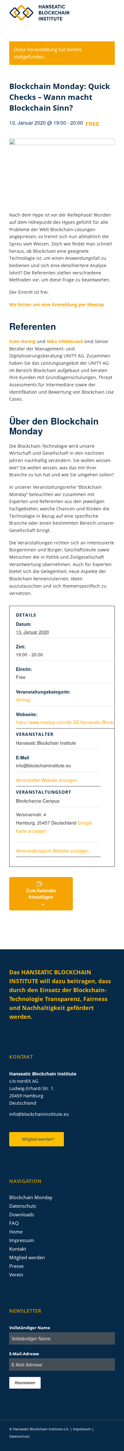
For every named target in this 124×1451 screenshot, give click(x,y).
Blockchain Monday (30, 1197)
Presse (16, 1266)
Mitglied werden (27, 1257)
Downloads (21, 1214)
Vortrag (23, 699)
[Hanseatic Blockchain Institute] (51, 12)
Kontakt (17, 1249)
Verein (16, 1274)
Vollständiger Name (29, 1327)
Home (16, 1231)
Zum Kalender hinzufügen (41, 893)
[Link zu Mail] (110, 1443)
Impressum (21, 1240)
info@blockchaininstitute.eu (39, 1114)
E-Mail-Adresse (24, 1354)
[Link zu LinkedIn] (81, 1443)
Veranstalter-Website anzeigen (46, 780)
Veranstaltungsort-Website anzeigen (52, 850)
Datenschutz (22, 1206)
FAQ (14, 1223)
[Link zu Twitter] (91, 1443)
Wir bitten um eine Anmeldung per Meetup (56, 304)
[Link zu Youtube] (100, 1443)
